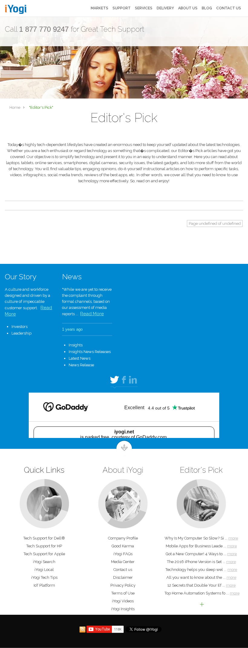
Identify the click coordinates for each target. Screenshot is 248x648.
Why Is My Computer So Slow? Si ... (201, 538)
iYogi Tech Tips (44, 577)
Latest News (79, 358)
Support (122, 8)
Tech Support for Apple (44, 554)
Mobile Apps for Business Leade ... (201, 546)
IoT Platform (44, 585)
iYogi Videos (123, 601)
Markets (99, 8)
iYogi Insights (123, 609)
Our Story (21, 276)
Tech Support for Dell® (44, 538)
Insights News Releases (90, 351)
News (72, 276)
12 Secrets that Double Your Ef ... (201, 585)
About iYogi (123, 470)
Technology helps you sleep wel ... (201, 569)
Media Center (123, 561)
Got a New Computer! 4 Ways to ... (201, 554)
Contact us (228, 8)
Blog (207, 8)
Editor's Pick (201, 470)
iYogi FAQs (122, 554)
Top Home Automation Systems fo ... (202, 593)
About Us (187, 8)
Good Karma (123, 546)
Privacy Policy (122, 585)
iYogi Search (44, 561)
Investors (19, 326)
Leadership (21, 333)
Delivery (165, 8)
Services (143, 8)
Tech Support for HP (44, 546)
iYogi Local (44, 569)
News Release (81, 365)
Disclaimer (123, 577)
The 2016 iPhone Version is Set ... (201, 561)
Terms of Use (123, 593)
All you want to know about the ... (201, 577)
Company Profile (123, 538)
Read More (92, 313)
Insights (76, 345)
